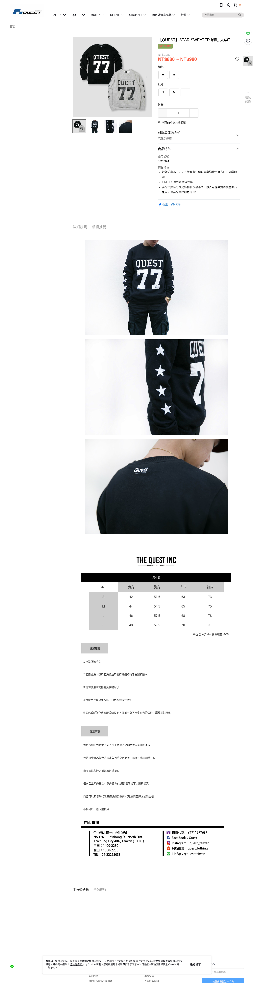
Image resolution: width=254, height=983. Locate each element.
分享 (165, 204)
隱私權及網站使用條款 (100, 981)
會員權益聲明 (151, 981)
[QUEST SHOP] (27, 10)
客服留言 (149, 976)
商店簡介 (93, 976)
